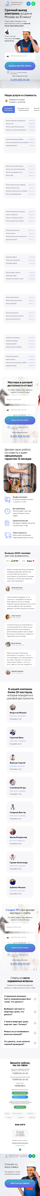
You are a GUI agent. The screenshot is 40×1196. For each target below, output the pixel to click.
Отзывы (9, 1117)
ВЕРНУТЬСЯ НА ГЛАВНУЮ (20, 1183)
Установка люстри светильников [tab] (23, 109)
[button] (20, 1143)
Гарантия (30, 1113)
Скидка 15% (32, 1117)
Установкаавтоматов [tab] (8, 109)
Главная (7, 1113)
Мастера (20, 1117)
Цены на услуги (17, 1113)
